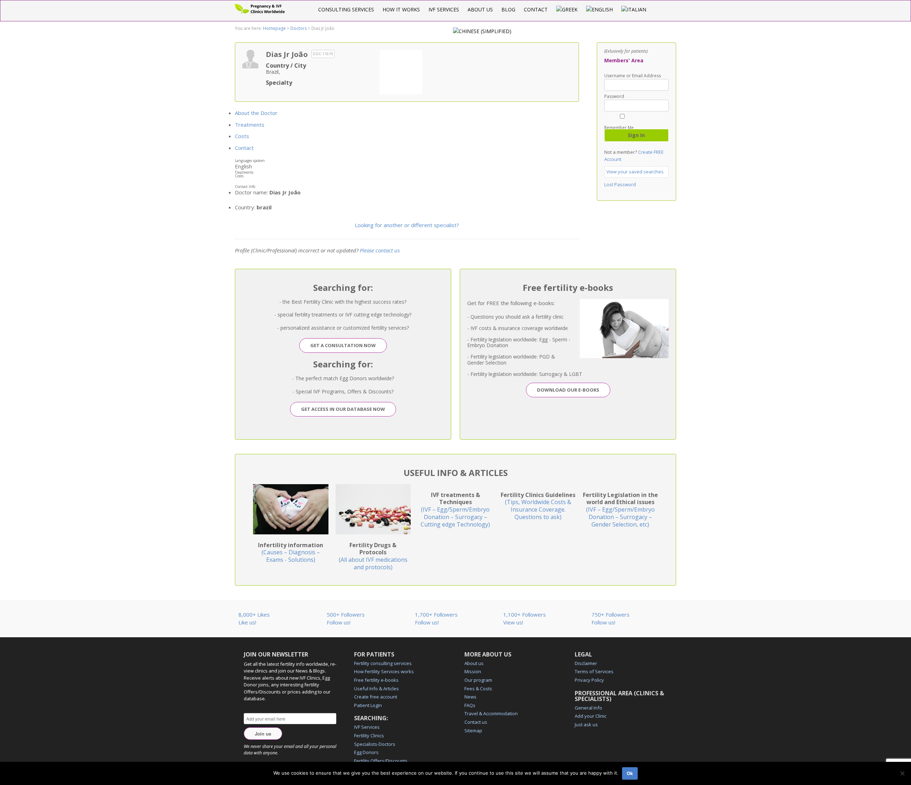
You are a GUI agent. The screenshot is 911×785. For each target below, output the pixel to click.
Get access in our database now (343, 409)
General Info (588, 708)
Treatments (249, 124)
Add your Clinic (590, 716)
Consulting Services (346, 9)
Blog (508, 9)
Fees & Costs (478, 688)
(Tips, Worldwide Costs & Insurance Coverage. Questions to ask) (538, 506)
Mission (472, 671)
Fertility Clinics (369, 735)
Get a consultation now (343, 345)
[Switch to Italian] (634, 9)
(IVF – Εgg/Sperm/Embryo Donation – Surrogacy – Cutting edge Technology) (455, 509)
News (470, 697)
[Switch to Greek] (567, 9)
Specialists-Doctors (374, 744)
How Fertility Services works (384, 671)
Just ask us (586, 724)
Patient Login (368, 705)
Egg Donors (366, 752)
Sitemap (473, 730)
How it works (401, 9)
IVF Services (443, 9)
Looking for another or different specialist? (407, 225)
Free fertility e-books (376, 680)
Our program (478, 680)
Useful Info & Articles (376, 688)
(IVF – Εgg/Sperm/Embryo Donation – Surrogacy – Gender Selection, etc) (620, 509)
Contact (536, 9)
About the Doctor (256, 112)
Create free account (375, 697)
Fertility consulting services (383, 663)
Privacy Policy (589, 680)
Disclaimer (586, 663)
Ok (630, 773)
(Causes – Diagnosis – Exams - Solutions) (290, 552)
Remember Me (619, 127)
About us (480, 9)
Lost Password (620, 184)
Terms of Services (594, 671)
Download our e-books (568, 390)
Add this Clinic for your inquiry (401, 71)
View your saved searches (635, 171)
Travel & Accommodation (491, 713)
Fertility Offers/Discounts (380, 761)
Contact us (475, 722)
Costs (242, 136)
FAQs (469, 705)
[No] (902, 773)
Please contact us (380, 250)
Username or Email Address (632, 76)
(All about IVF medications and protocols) (373, 556)
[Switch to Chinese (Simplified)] (482, 31)
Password (614, 96)
